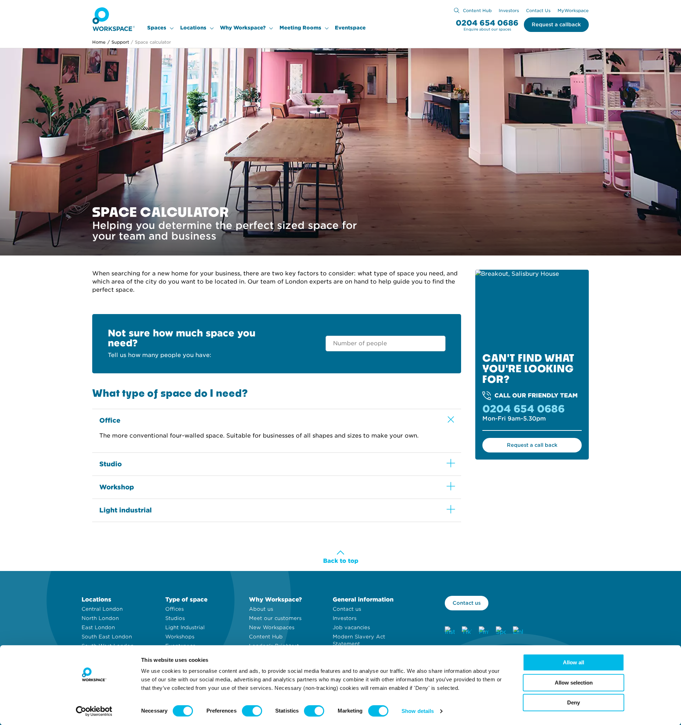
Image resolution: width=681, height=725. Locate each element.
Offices (174, 609)
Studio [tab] (110, 464)
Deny (573, 702)
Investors (509, 10)
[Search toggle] (456, 10)
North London (100, 618)
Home (99, 42)
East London (98, 627)
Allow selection (574, 683)
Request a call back (532, 445)
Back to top (340, 561)
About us (261, 609)
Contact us (347, 609)
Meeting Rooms (300, 28)
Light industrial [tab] (125, 510)
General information (363, 599)
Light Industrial (185, 627)
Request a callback (556, 24)
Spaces (156, 28)
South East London (107, 636)
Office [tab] (110, 420)
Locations (193, 28)
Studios (175, 618)
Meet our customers (275, 618)
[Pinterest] (484, 631)
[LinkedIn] (518, 631)
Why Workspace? (243, 28)
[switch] (252, 710)
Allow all (573, 662)
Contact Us (538, 10)
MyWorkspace (573, 10)
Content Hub (477, 10)
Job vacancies (351, 627)
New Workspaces (271, 627)
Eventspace (350, 28)
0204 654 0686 (487, 22)
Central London (102, 609)
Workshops (179, 636)
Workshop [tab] (116, 487)
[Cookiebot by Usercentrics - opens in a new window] (94, 711)
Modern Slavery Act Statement (359, 640)
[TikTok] (467, 631)
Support (118, 42)
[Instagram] (450, 631)
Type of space (186, 599)
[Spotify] (501, 631)
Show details (418, 711)
